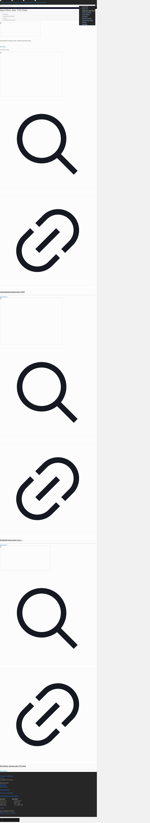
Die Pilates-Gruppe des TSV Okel (13, 766)
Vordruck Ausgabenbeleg (6, 793)
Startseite (5, 14)
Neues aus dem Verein (9, 16)
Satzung (2, 778)
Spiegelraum (3, 784)
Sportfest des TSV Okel (9, 20)
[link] (20, 6)
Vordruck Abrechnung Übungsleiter (9, 796)
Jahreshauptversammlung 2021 (12, 292)
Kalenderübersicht (4, 789)
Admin (7, 813)
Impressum (3, 776)
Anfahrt (2, 808)
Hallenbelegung (4, 786)
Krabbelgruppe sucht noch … (11, 540)
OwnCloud (12, 813)
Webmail (2, 813)
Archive (5, 18)
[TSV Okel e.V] (23, 2)
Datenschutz (10, 776)
